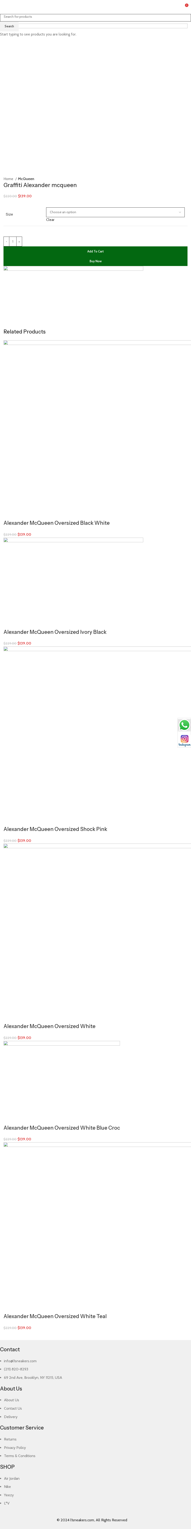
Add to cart (95, 251)
